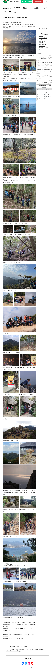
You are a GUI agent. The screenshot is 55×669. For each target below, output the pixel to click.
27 (44, 97)
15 (48, 94)
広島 (40, 649)
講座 (40, 49)
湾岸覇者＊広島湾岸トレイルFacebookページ (14, 638)
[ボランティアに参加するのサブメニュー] (30, 7)
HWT (7, 649)
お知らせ (41, 36)
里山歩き (19, 651)
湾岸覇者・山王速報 (43, 47)
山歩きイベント (26, 649)
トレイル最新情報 (43, 38)
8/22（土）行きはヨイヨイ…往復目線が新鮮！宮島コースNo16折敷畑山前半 (44, 77)
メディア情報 (42, 41)
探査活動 (41, 42)
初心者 (16, 649)
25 (39, 97)
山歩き (20, 649)
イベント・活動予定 (43, 34)
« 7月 (44, 101)
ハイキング (11, 649)
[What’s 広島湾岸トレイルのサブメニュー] (11, 7)
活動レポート (42, 46)
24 (37, 97)
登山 (8, 651)
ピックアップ (42, 39)
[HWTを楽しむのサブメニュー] (20, 7)
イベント (41, 33)
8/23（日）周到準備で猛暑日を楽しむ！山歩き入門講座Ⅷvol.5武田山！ (44, 71)
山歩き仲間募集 (34, 649)
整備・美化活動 (42, 44)
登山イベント (13, 651)
